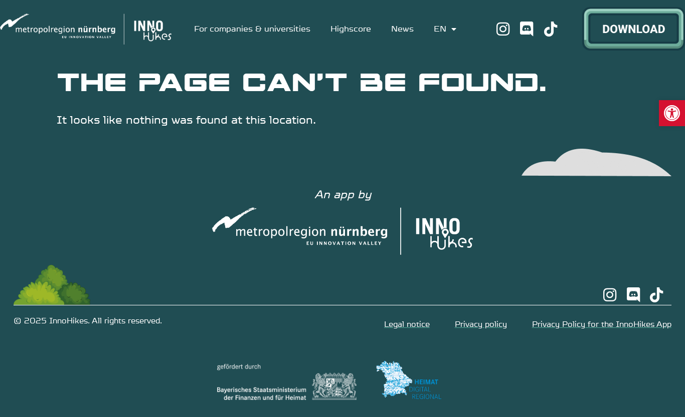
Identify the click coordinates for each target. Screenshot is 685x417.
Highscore (350, 29)
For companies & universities (252, 29)
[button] (672, 113)
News (402, 29)
